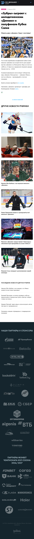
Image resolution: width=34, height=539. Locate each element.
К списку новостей (17, 99)
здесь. (17, 89)
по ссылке (21, 83)
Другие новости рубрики (15, 106)
